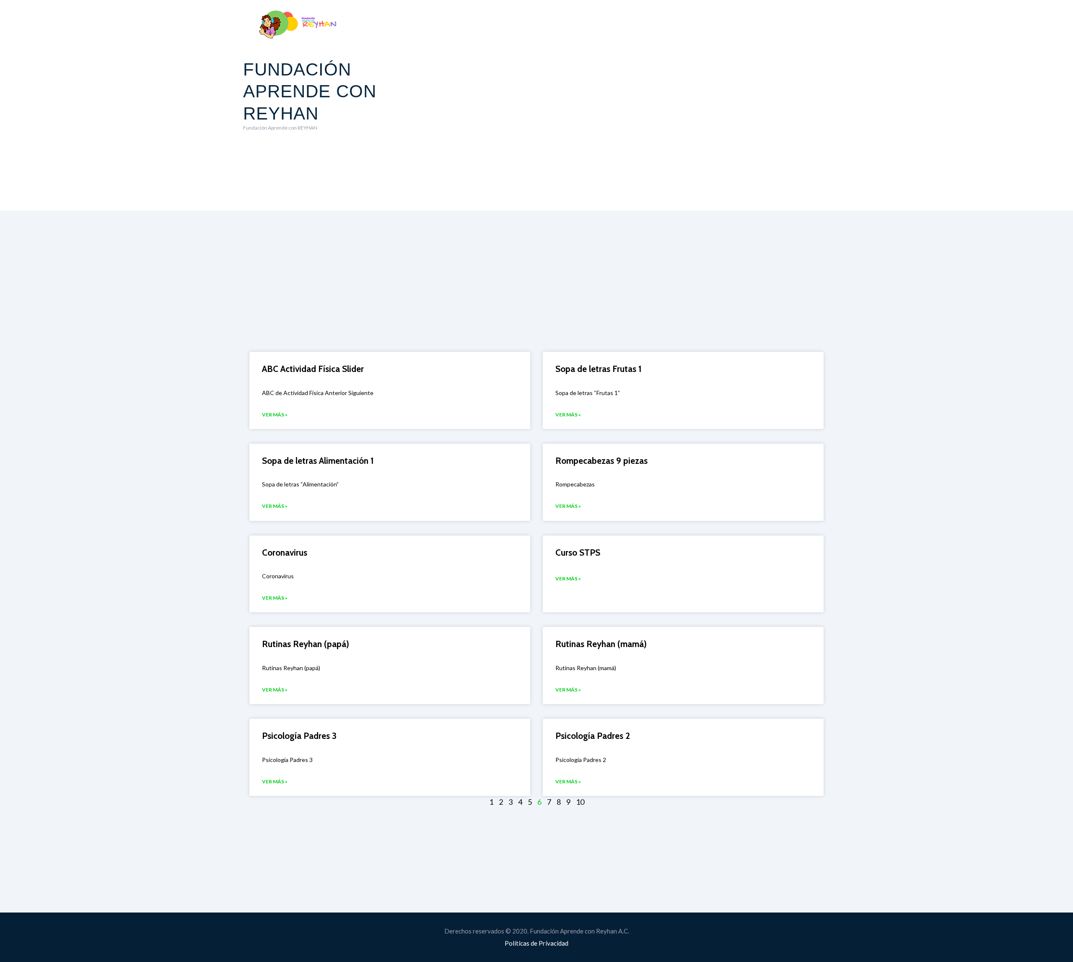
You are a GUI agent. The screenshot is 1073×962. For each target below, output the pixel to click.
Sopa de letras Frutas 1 (598, 369)
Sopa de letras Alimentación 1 (318, 460)
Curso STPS (577, 552)
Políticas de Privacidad (536, 943)
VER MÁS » (275, 414)
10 (580, 801)
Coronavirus (284, 552)
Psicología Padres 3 (299, 736)
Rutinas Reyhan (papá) (305, 644)
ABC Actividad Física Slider (313, 369)
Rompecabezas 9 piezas (601, 460)
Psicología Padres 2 (592, 736)
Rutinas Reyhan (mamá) (601, 644)
